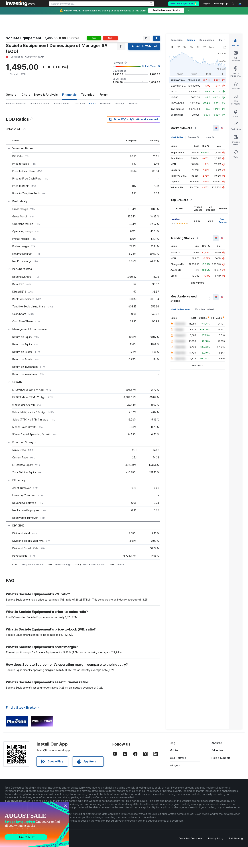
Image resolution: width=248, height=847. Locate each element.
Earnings (120, 103)
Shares (222, 40)
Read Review (223, 221)
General (11, 94)
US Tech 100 (177, 103)
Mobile (174, 750)
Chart (26, 94)
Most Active (176, 137)
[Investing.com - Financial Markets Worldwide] (20, 3)
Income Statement (40, 103)
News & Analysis (46, 94)
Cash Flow (79, 103)
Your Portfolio (178, 757)
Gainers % (193, 137)
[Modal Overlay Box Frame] (34, 824)
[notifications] (233, 3)
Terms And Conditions (190, 838)
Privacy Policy (215, 838)
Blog (172, 742)
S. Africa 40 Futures (181, 85)
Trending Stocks (182, 238)
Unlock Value (149, 66)
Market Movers (181, 128)
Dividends (105, 103)
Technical (88, 94)
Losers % (209, 137)
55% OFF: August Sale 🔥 (183, 3)
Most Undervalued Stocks (183, 299)
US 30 (173, 91)
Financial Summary (16, 103)
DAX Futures (177, 109)
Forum (103, 94)
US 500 (174, 97)
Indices (191, 40)
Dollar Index (176, 114)
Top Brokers (179, 200)
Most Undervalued (180, 309)
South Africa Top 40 (181, 80)
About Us (217, 742)
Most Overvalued (204, 309)
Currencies (176, 40)
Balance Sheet (61, 103)
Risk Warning (236, 838)
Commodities (206, 40)
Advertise (217, 750)
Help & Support (221, 757)
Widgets (175, 765)
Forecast (133, 103)
